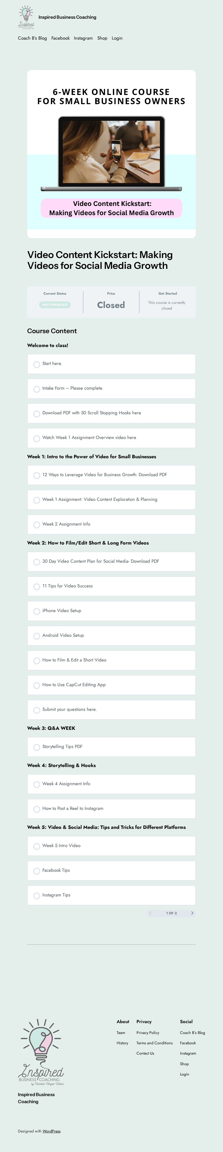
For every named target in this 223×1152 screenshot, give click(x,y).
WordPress (52, 1131)
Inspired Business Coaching (67, 17)
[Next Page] (192, 913)
